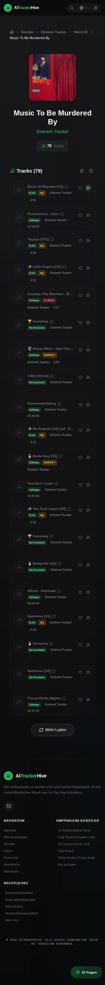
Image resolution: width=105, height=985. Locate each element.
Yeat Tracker (66, 851)
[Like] (80, 188)
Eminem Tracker (53, 131)
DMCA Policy (14, 906)
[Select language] (83, 8)
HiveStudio (11, 871)
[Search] (71, 8)
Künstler (9, 844)
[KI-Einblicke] (88, 188)
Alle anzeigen (67, 864)
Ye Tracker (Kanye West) (74, 830)
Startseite (10, 830)
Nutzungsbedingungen (20, 900)
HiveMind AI (12, 864)
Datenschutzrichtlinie (19, 893)
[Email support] (9, 806)
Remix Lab (11, 858)
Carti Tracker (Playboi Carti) (76, 837)
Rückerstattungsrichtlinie (21, 913)
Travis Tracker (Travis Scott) (76, 858)
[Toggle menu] (96, 8)
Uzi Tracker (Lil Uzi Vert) (74, 844)
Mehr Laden (55, 730)
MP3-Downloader (15, 837)
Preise (8, 851)
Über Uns (11, 920)
